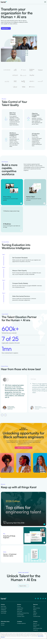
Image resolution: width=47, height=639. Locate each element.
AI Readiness (7, 224)
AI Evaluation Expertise (36, 134)
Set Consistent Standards (20, 257)
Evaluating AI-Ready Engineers (9, 536)
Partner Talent (30, 196)
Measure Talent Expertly (19, 270)
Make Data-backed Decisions (21, 296)
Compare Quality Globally (20, 283)
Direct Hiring (7, 196)
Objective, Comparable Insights (35, 115)
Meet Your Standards (13, 113)
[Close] (45, 634)
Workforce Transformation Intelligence (14, 134)
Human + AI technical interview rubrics (9, 555)
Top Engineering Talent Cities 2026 (13, 523)
